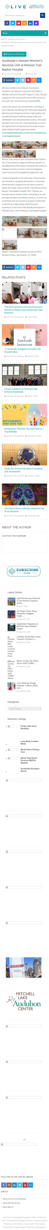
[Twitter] (19, 1185)
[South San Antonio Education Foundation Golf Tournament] (24, 454)
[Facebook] (3, 1185)
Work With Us (8, 1207)
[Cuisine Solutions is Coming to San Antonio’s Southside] (24, 375)
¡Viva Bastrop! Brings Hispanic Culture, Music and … (27, 685)
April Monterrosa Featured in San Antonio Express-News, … (28, 600)
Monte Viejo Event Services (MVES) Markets (29, 760)
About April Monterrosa (11, 1203)
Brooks (30, 207)
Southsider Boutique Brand (30, 770)
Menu (5, 33)
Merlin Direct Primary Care (30, 751)
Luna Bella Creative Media (29, 742)
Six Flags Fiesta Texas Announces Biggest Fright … (27, 613)
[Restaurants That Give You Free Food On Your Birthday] (24, 415)
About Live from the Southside (14, 1199)
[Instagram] (9, 1185)
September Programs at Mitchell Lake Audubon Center (27, 626)
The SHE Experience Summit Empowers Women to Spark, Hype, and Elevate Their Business (23, 310)
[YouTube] (25, 1185)
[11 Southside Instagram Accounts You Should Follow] (24, 335)
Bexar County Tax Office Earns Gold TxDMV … (28, 662)
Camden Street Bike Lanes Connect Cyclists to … (29, 638)
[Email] (30, 1185)
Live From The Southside (12, 74)
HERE (37, 101)
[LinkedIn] (14, 1185)
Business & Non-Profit (15, 54)
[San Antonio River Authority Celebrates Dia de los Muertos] (24, 494)
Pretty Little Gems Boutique (29, 727)
